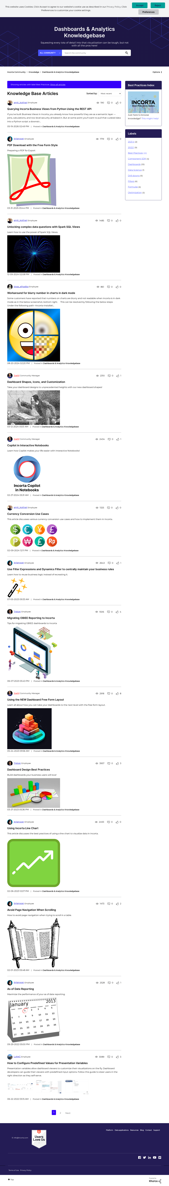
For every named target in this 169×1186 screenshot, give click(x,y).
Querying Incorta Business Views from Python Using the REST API (49, 109)
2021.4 (131, 142)
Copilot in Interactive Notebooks (28, 445)
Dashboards (134, 164)
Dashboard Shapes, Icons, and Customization (36, 381)
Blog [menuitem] (142, 1130)
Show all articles (57, 84)
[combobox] (96, 53)
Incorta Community (16, 72)
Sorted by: (91, 93)
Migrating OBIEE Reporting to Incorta (31, 618)
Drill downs (134, 175)
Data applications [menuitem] (122, 1130)
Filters (131, 181)
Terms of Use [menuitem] (14, 1170)
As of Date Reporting (20, 989)
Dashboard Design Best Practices (28, 769)
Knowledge (34, 72)
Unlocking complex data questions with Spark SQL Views (43, 226)
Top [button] (12, 1179)
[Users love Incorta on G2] (39, 1139)
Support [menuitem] (156, 1130)
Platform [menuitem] (109, 1130)
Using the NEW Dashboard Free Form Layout (35, 699)
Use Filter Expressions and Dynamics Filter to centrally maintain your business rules (60, 569)
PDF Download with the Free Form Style (32, 145)
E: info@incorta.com (20, 1138)
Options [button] (156, 72)
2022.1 (131, 147)
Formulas (133, 187)
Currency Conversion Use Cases (28, 513)
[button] (139, 5)
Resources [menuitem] (134, 1130)
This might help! (150, 118)
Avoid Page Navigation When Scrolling (31, 909)
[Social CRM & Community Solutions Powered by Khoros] (155, 1180)
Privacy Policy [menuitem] (25, 1170)
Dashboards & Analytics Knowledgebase (61, 126)
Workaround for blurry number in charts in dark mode (41, 293)
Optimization (135, 192)
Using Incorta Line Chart (22, 828)
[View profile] (10, 102)
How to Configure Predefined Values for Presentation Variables (47, 1063)
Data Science (135, 170)
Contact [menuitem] (148, 1130)
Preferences (148, 12)
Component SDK (137, 158)
